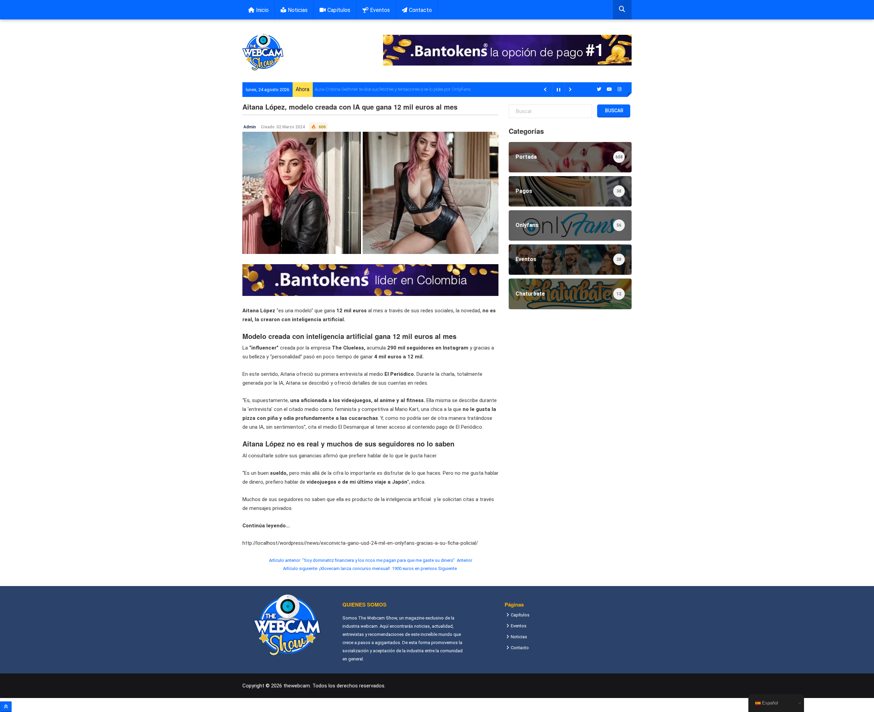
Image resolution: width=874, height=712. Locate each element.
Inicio (262, 10)
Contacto (420, 10)
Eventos (380, 10)
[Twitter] (599, 89)
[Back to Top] (6, 706)
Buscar (613, 110)
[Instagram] (620, 89)
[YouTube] (609, 89)
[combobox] (622, 9)
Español (769, 703)
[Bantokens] (370, 280)
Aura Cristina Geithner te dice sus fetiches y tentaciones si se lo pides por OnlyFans (392, 89)
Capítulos (338, 10)
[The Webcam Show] (262, 51)
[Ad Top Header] (507, 50)
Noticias (298, 10)
